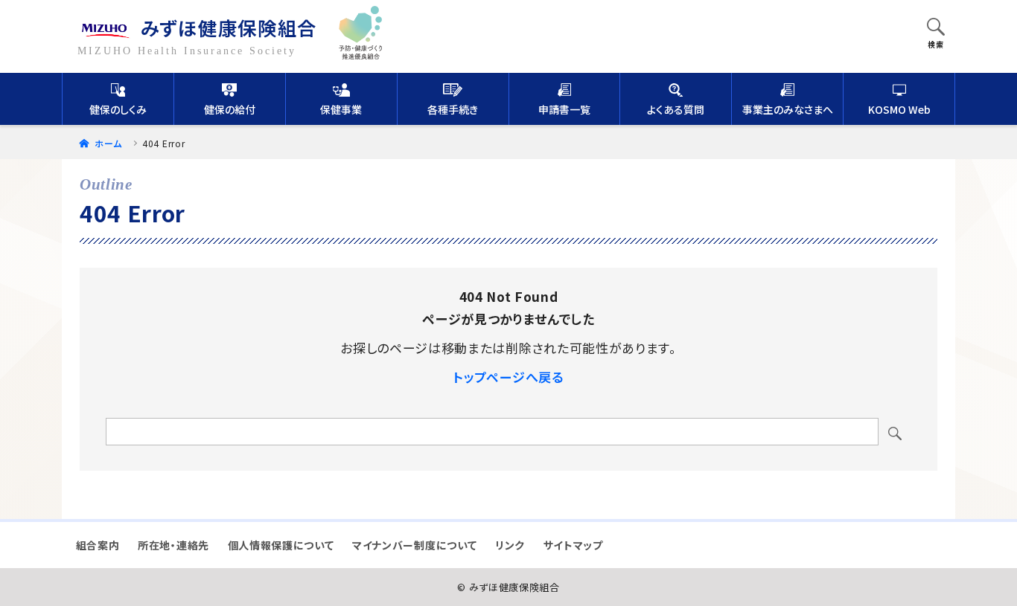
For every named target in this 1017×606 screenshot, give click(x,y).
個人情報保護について (281, 545)
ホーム (106, 143)
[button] (935, 28)
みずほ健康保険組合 (229, 27)
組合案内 (98, 545)
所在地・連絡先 (173, 545)
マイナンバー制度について (414, 545)
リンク (510, 545)
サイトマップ (573, 545)
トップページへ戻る (508, 376)
